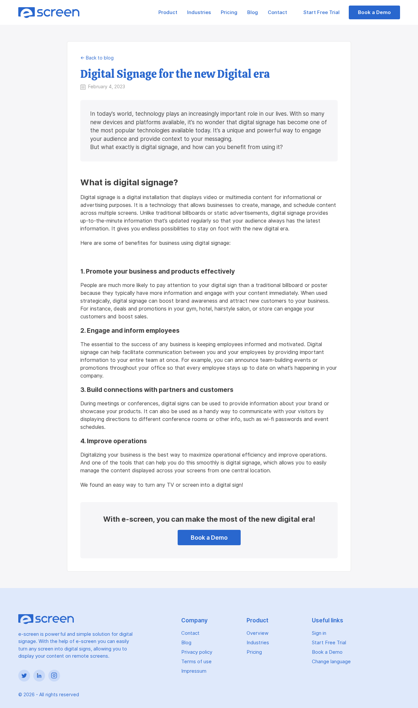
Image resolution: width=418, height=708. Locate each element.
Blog (252, 12)
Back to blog (100, 57)
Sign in (319, 633)
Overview (257, 633)
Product (167, 12)
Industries (199, 12)
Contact (277, 12)
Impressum (193, 671)
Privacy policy (196, 652)
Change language (331, 662)
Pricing (229, 12)
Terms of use (196, 662)
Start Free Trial (322, 12)
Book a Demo (374, 12)
